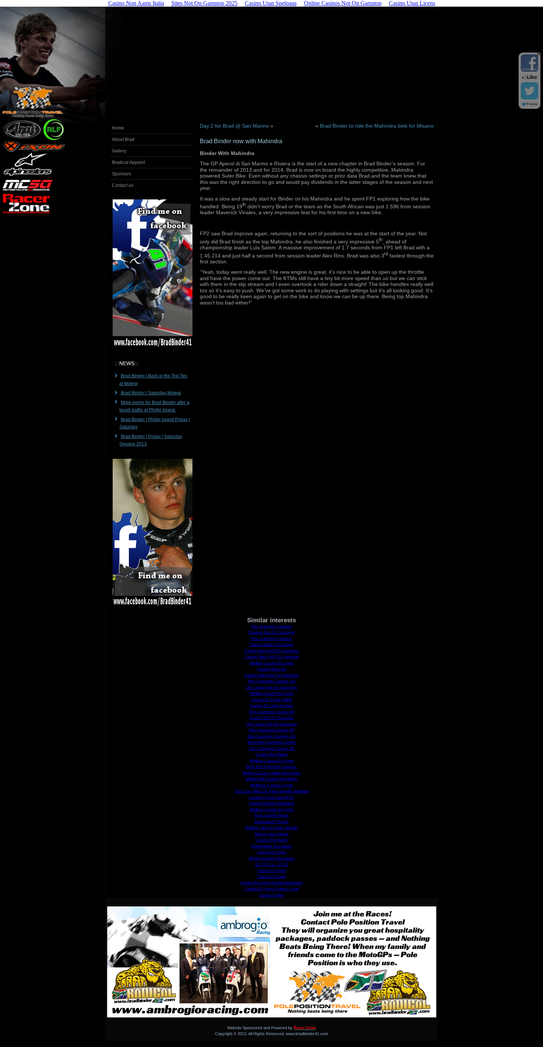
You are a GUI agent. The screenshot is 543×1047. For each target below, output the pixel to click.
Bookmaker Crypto (271, 821)
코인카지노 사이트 (271, 864)
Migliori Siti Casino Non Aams (271, 779)
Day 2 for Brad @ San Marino (234, 126)
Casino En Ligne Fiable (271, 699)
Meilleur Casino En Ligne (272, 663)
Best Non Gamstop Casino (271, 742)
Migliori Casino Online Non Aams (272, 773)
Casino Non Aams (272, 754)
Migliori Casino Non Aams (271, 858)
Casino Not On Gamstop (271, 718)
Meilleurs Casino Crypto (271, 785)
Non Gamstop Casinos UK (272, 681)
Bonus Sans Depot (271, 834)
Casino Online (271, 895)
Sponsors (121, 173)
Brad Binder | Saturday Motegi (151, 392)
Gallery (119, 151)
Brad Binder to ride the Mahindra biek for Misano (377, 126)
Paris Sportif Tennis (271, 815)
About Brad (123, 139)
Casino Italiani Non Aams (271, 644)
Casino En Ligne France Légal (271, 888)
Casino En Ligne (271, 852)
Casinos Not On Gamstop (271, 632)
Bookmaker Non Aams (272, 846)
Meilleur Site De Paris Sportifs (271, 827)
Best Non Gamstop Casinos (271, 766)
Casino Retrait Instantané (271, 803)
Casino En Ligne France (271, 705)
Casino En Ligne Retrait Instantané (271, 883)
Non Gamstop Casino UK (271, 712)
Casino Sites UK (271, 669)
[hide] (538, 54)
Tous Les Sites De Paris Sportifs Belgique (272, 791)
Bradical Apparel (128, 162)
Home (118, 128)
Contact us (122, 185)
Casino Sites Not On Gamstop (272, 651)
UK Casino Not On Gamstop (271, 687)
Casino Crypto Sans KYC (271, 797)
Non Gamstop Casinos (271, 626)
